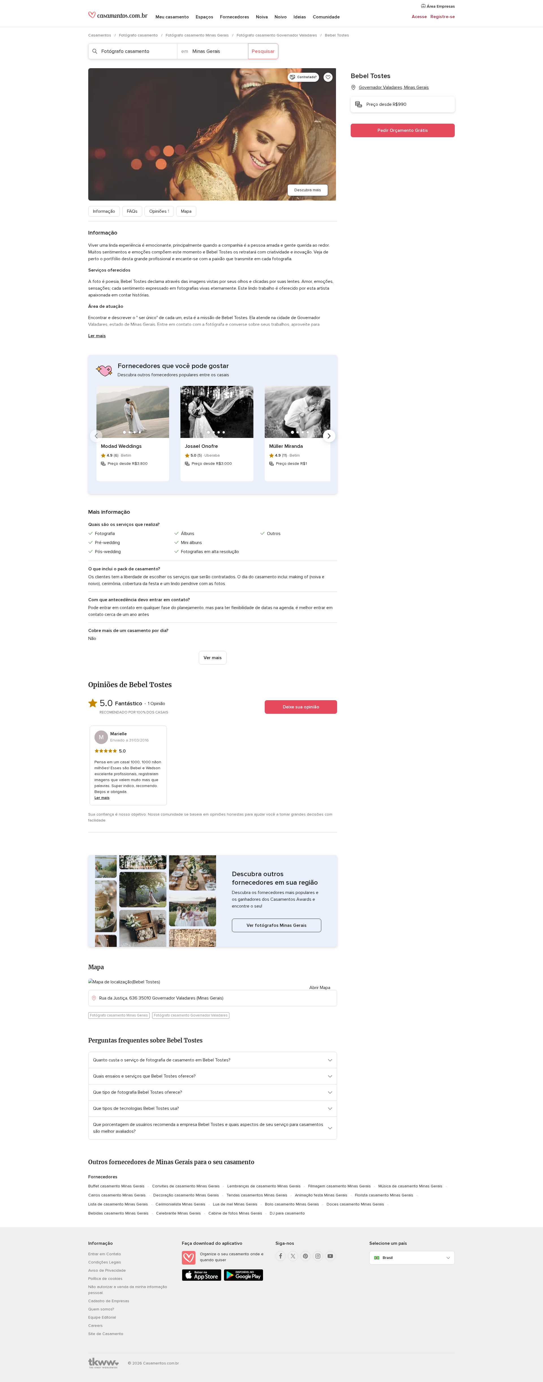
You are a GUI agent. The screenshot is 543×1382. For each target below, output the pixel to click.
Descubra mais (307, 190)
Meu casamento (172, 17)
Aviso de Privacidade (107, 1270)
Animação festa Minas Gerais (321, 1195)
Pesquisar (263, 51)
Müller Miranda (286, 446)
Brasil (388, 1257)
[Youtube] (330, 1256)
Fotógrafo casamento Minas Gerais (198, 35)
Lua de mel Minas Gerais (235, 1204)
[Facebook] (280, 1256)
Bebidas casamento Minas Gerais (118, 1213)
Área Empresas (440, 6)
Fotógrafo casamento (139, 35)
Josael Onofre (201, 446)
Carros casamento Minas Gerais (117, 1195)
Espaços (204, 17)
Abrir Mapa (319, 987)
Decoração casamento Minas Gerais (186, 1195)
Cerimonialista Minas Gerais (180, 1204)
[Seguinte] (329, 436)
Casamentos (100, 35)
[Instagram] (318, 1256)
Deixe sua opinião (301, 707)
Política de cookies (105, 1278)
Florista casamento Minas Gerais (384, 1195)
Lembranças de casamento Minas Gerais (264, 1186)
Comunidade (326, 17)
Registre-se (442, 17)
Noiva (262, 17)
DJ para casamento (287, 1213)
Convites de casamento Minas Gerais (186, 1186)
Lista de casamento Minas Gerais (118, 1204)
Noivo (281, 17)
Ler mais (97, 336)
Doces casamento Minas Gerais (355, 1204)
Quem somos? (101, 1309)
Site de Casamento (105, 1333)
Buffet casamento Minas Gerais (116, 1186)
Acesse (419, 17)
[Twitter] (293, 1256)
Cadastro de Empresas (108, 1301)
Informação (104, 211)
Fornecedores (234, 17)
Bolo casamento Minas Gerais (292, 1204)
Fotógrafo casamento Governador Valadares (277, 35)
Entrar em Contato (104, 1254)
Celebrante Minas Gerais (178, 1213)
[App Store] (201, 1279)
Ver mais (213, 658)
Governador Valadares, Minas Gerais (394, 87)
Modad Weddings (121, 446)
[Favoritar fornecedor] (328, 77)
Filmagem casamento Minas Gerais (339, 1186)
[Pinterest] (305, 1256)
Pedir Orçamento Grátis (403, 130)
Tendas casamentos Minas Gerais (257, 1195)
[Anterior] (96, 436)
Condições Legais (104, 1262)
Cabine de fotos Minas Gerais (235, 1213)
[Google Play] (243, 1279)
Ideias (300, 17)
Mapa (186, 211)
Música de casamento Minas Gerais (410, 1186)
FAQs (132, 211)
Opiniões (159, 211)
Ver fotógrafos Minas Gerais (277, 925)
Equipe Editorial (102, 1317)
